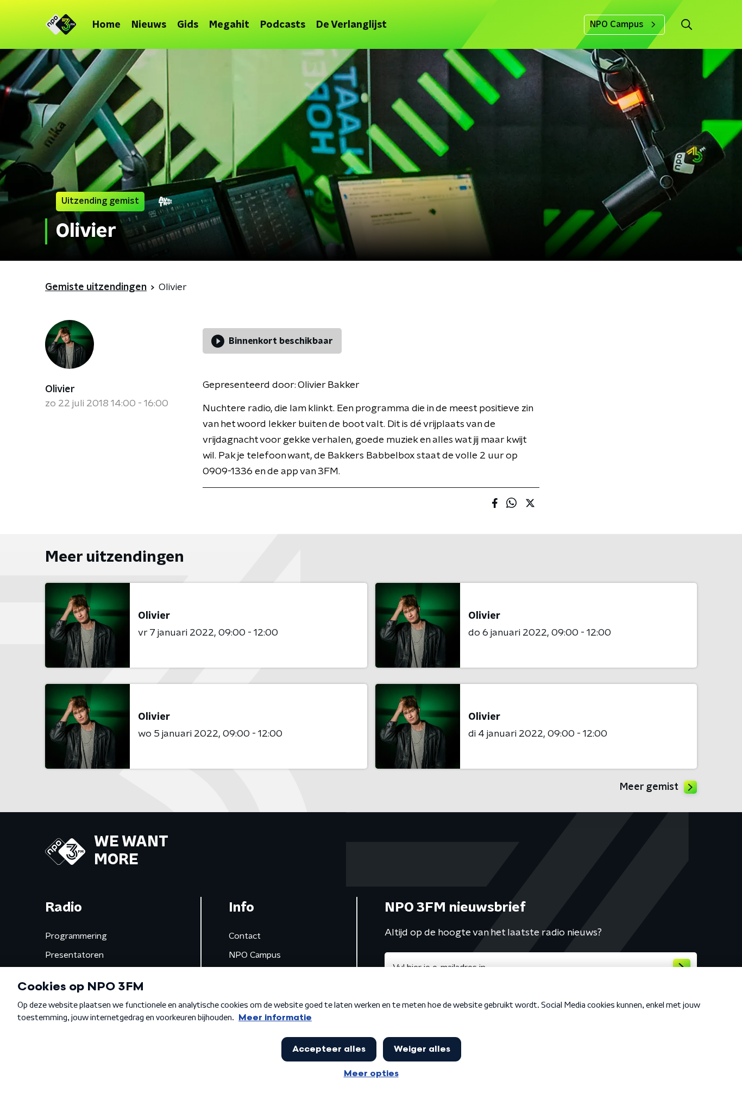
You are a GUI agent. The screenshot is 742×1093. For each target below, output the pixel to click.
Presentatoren (74, 955)
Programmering (76, 936)
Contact (245, 936)
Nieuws (148, 25)
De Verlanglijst (351, 25)
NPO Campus (617, 24)
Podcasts (282, 25)
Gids (187, 25)
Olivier (60, 389)
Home (106, 25)
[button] (686, 25)
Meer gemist (649, 787)
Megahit (229, 25)
